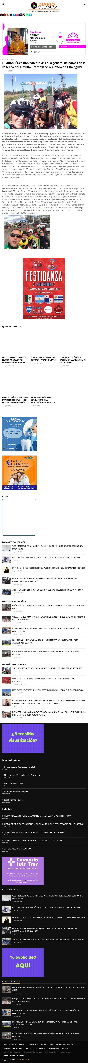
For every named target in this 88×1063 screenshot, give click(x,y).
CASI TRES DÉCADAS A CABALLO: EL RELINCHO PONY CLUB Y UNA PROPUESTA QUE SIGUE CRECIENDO (14, 360)
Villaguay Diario (47, 1044)
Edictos (7, 809)
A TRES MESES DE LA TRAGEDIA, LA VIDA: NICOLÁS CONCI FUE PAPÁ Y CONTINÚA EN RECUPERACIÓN (45, 630)
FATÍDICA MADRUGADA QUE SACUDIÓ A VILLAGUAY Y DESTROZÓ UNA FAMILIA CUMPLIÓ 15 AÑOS (48, 607)
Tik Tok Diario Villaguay (65, 1044)
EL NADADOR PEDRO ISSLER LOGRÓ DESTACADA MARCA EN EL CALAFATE (43, 359)
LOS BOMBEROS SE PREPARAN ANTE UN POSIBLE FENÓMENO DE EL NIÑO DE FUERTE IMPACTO (45, 653)
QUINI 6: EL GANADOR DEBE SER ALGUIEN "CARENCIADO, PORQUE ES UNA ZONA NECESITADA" (44, 680)
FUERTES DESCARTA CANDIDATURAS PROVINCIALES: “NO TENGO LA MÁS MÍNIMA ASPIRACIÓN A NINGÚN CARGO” (44, 580)
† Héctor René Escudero (13, 783)
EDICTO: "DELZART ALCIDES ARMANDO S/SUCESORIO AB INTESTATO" (36, 816)
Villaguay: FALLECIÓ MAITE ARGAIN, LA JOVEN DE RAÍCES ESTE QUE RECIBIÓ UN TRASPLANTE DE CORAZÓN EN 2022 (48, 618)
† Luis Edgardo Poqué (12, 800)
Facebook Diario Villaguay (33, 1052)
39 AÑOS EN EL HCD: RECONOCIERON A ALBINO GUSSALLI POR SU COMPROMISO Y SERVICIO (48, 568)
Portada (5, 59)
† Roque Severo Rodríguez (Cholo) (18, 767)
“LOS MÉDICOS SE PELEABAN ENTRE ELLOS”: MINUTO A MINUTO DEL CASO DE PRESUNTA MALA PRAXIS (47, 547)
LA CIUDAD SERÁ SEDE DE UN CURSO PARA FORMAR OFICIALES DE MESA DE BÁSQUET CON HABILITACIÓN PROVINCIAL (15, 400)
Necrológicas (11, 760)
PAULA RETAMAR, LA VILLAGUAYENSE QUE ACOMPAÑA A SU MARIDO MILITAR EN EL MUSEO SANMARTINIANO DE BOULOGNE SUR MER (49, 713)
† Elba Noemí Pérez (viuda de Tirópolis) (21, 775)
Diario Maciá (65, 1052)
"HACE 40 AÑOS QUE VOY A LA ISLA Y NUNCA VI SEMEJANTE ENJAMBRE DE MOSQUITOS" (47, 668)
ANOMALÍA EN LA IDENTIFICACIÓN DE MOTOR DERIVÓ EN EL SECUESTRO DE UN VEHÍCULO (48, 590)
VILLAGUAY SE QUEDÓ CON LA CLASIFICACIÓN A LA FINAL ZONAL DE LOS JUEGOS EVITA (72, 360)
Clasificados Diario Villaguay (14, 1056)
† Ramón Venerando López (15, 791)
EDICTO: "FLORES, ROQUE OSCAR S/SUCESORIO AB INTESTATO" (33, 832)
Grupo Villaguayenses (12, 1052)
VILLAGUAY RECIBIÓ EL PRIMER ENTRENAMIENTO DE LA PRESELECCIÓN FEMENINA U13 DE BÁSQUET (43, 400)
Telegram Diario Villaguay (35, 1048)
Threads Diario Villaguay (13, 1048)
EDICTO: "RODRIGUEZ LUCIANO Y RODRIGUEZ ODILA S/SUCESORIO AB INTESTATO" (43, 824)
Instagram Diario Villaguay (58, 1048)
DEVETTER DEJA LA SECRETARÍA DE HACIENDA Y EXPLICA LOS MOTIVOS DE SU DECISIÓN (46, 558)
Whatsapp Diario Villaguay (14, 1044)
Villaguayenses (32, 1044)
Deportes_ (12, 59)
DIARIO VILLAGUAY (23, 1060)
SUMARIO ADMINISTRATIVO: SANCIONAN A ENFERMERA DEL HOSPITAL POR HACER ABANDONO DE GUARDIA (45, 641)
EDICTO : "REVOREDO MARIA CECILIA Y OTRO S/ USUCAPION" (32, 840)
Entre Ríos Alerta (51, 1052)
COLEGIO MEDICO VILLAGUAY (16, 849)
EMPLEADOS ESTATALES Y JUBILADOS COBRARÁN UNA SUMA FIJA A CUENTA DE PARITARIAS (48, 690)
